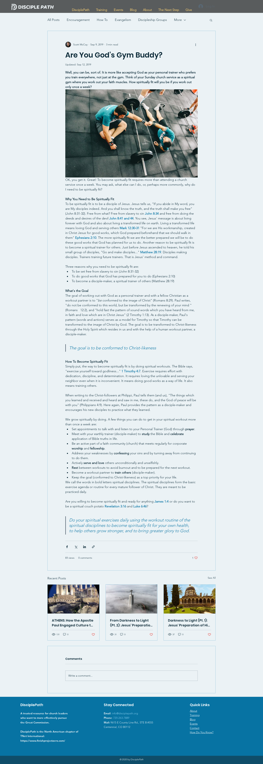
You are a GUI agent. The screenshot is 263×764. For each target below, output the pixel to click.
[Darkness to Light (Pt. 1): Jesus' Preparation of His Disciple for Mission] (189, 599)
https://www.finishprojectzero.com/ (42, 740)
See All (212, 577)
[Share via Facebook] (67, 546)
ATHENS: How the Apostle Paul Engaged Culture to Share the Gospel (72, 623)
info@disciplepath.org (125, 713)
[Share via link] (93, 546)
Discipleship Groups (152, 20)
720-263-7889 (121, 718)
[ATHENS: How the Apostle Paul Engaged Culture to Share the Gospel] (73, 599)
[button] (101, 8)
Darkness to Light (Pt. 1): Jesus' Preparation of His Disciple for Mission (189, 623)
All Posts (53, 20)
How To (102, 20)
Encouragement (78, 20)
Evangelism (123, 20)
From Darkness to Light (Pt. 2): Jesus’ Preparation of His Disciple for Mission (131, 623)
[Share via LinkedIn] (84, 546)
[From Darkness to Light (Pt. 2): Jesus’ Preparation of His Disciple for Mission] (131, 599)
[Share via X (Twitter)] (75, 546)
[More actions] (195, 44)
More (178, 20)
